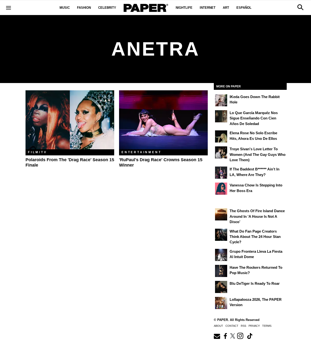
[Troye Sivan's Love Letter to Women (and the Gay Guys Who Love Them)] (221, 152)
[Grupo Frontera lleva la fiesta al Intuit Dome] (221, 255)
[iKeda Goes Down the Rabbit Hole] (221, 100)
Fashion (84, 7)
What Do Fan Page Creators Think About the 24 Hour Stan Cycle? (255, 236)
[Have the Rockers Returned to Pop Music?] (221, 271)
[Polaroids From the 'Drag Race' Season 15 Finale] (70, 119)
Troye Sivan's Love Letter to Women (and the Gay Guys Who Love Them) (257, 154)
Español (243, 7)
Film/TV (37, 152)
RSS (243, 325)
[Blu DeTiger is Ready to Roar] (221, 287)
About (218, 325)
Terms (266, 325)
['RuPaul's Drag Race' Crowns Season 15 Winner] (163, 119)
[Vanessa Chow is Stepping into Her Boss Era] (221, 189)
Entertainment (141, 152)
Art (226, 7)
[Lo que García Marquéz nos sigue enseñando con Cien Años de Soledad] (221, 116)
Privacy (254, 325)
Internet (208, 7)
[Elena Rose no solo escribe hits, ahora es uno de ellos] (221, 136)
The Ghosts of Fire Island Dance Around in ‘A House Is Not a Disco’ (257, 216)
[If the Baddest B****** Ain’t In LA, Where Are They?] (221, 173)
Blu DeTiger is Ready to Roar (255, 283)
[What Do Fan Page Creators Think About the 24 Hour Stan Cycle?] (221, 235)
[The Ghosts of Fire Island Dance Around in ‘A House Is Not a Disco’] (221, 214)
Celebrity (107, 7)
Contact (231, 325)
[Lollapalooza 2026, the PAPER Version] (221, 303)
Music (65, 7)
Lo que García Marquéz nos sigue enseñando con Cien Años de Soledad (254, 118)
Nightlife (184, 7)
